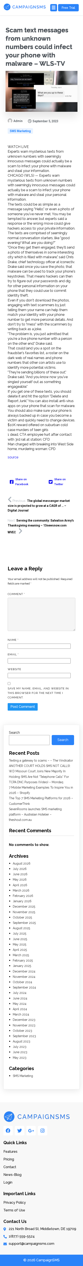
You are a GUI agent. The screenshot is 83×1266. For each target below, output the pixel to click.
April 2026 (20, 885)
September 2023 (24, 1036)
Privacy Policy (14, 1202)
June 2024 (20, 998)
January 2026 (22, 901)
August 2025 (21, 928)
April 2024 (20, 1009)
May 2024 (19, 1003)
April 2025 (20, 949)
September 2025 (24, 923)
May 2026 (20, 879)
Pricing (8, 1159)
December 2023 (24, 1019)
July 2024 (19, 993)
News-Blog (12, 1175)
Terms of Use (14, 1210)
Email (13, 654)
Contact (9, 1167)
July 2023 (19, 1046)
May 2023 (19, 1057)
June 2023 (20, 1052)
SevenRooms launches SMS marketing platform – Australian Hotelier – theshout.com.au (35, 814)
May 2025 (19, 944)
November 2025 (24, 912)
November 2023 (24, 1025)
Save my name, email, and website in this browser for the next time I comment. (38, 693)
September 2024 (24, 987)
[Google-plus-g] (31, 1130)
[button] (53, 7)
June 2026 (20, 874)
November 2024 (24, 976)
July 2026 (20, 869)
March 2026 (21, 890)
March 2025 (21, 955)
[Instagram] (42, 1130)
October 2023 (22, 1030)
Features (10, 1152)
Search (14, 733)
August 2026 (21, 863)
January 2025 (22, 966)
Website (14, 669)
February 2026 (23, 896)
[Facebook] (8, 1130)
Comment (16, 594)
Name (13, 639)
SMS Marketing (20, 131)
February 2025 (23, 960)
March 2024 (21, 1014)
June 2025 (20, 939)
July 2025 (19, 933)
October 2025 (22, 917)
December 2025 (24, 906)
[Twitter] (19, 1130)
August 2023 (21, 1041)
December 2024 (24, 971)
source (13, 457)
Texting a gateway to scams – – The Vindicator (41, 760)
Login (7, 1182)
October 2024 (22, 982)
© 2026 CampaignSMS (41, 1260)
